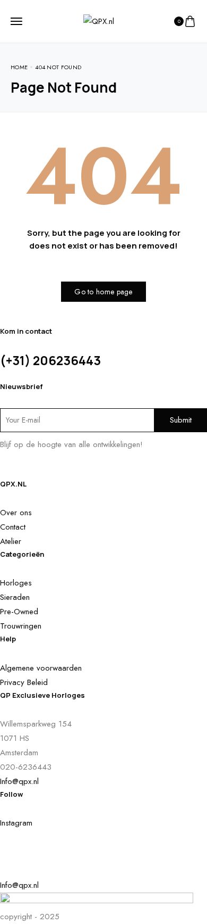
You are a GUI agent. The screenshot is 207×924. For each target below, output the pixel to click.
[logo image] (98, 20)
